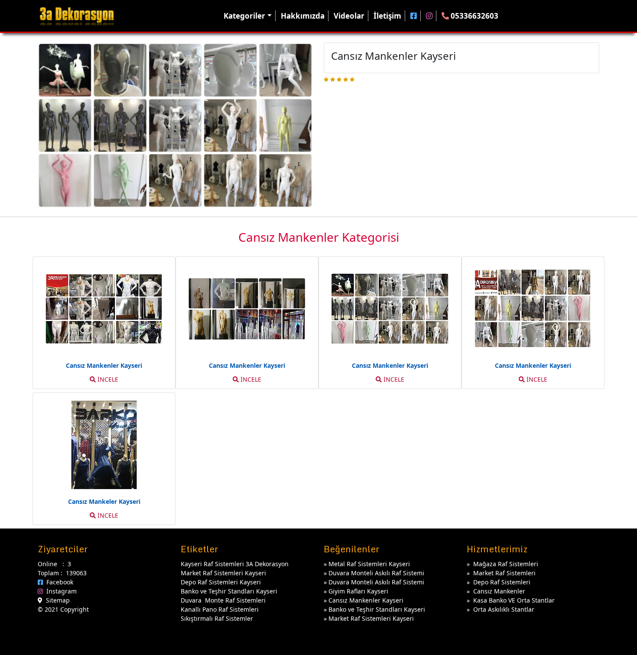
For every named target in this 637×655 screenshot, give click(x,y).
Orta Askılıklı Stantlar (503, 609)
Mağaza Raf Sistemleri (505, 564)
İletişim (387, 16)
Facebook (58, 582)
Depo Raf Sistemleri (501, 582)
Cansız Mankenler (499, 591)
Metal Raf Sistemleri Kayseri (369, 564)
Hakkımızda (303, 16)
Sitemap (56, 600)
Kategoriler (244, 16)
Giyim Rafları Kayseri (358, 591)
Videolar (349, 16)
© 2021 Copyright (63, 609)
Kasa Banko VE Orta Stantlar (514, 600)
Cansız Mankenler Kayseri (365, 600)
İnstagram (60, 591)
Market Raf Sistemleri (504, 573)
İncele (107, 379)
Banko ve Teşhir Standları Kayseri (376, 609)
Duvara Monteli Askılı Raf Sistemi (376, 573)
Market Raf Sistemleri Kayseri (371, 618)
